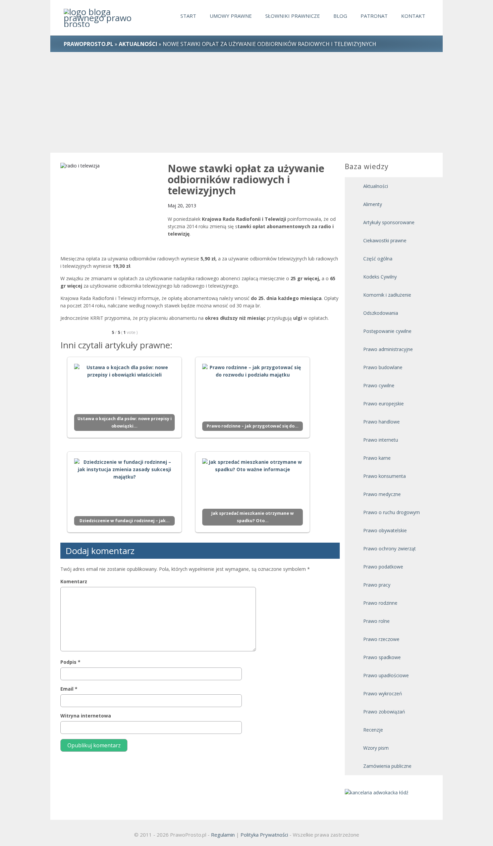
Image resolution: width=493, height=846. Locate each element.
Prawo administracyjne (388, 349)
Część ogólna (377, 258)
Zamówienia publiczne (387, 766)
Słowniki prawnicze (292, 15)
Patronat (374, 15)
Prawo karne (377, 458)
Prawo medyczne (382, 494)
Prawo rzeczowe (381, 639)
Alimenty (372, 204)
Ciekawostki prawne (384, 240)
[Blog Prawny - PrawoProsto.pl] (99, 17)
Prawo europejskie (383, 403)
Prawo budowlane (382, 367)
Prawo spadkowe (382, 657)
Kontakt (413, 15)
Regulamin (223, 834)
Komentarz (73, 581)
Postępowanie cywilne (387, 331)
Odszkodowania (380, 313)
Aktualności (375, 186)
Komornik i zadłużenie (387, 295)
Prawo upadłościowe (386, 675)
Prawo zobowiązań (384, 711)
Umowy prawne (231, 15)
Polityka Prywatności (264, 834)
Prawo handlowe (381, 421)
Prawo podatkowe (383, 566)
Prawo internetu (380, 440)
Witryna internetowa (85, 715)
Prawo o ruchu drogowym (391, 512)
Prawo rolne (376, 621)
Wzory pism (376, 748)
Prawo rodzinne (380, 603)
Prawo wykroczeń (382, 693)
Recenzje (373, 730)
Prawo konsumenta (384, 476)
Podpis (70, 662)
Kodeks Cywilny (380, 276)
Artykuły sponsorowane (389, 222)
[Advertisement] (246, 102)
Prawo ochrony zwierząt (389, 548)
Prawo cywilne (378, 385)
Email (68, 689)
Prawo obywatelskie (385, 530)
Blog (340, 15)
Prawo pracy (376, 585)
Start (188, 15)
